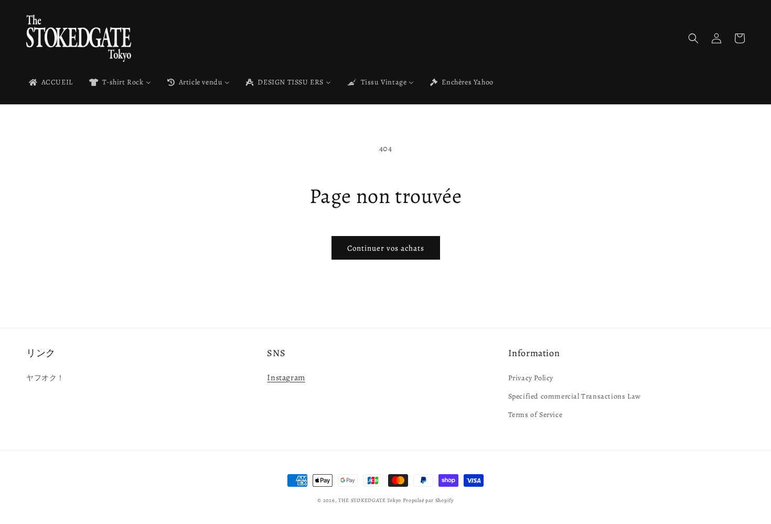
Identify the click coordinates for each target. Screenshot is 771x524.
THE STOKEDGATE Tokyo (369, 500)
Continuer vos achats (385, 248)
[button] (693, 38)
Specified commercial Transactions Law (574, 396)
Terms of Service (535, 415)
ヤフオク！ (45, 378)
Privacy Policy (530, 378)
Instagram (286, 377)
